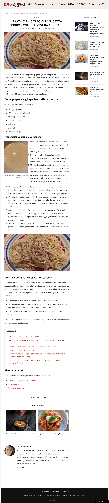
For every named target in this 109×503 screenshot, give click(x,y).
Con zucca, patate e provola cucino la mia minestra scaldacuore (97, 76)
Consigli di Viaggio (96, 4)
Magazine (81, 4)
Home (30, 4)
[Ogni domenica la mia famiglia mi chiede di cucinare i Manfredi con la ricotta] (53, 420)
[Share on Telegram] (45, 398)
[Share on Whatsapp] (42, 398)
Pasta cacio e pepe (16, 384)
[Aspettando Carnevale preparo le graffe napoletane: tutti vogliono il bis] (81, 58)
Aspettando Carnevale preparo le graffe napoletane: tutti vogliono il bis (97, 59)
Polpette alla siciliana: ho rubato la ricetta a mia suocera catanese (97, 91)
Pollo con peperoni (16, 388)
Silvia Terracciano (33, 28)
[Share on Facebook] (33, 398)
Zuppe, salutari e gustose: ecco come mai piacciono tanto (32, 347)
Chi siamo (45, 491)
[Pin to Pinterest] (38, 398)
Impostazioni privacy (102, 501)
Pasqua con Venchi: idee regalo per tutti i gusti (97, 44)
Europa (62, 4)
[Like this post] (31, 398)
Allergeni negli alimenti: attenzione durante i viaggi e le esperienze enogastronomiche (97, 28)
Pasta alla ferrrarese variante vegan (23, 350)
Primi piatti (37, 17)
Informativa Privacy (60, 491)
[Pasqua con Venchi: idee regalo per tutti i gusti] (81, 45)
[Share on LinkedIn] (40, 398)
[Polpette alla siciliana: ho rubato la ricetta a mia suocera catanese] (81, 91)
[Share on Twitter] (35, 398)
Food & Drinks (41, 4)
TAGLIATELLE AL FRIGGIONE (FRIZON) (25, 337)
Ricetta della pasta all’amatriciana (22, 380)
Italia (54, 4)
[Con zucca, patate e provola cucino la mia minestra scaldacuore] (21, 420)
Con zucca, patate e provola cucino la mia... (21, 434)
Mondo (71, 4)
